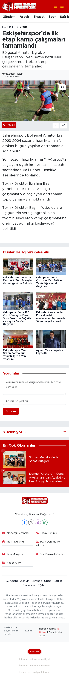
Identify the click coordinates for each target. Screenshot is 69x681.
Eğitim (42, 585)
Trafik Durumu (15, 541)
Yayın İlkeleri (11, 631)
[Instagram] (38, 522)
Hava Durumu (49, 533)
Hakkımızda (10, 627)
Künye (29, 631)
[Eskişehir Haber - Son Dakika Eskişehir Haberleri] (19, 6)
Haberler (8, 27)
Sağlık (64, 16)
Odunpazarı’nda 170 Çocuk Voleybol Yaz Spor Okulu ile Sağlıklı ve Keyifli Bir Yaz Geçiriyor (17, 318)
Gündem (9, 16)
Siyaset (39, 16)
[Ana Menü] (60, 6)
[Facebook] (24, 522)
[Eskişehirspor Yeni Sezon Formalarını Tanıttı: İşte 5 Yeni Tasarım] (18, 339)
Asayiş (24, 16)
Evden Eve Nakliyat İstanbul (34, 672)
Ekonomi (28, 585)
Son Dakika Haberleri (52, 554)
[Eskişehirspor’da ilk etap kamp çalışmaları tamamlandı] (34, 100)
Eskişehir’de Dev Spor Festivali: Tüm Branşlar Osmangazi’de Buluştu (18, 280)
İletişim (8, 634)
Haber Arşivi (14, 562)
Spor (52, 16)
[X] (31, 522)
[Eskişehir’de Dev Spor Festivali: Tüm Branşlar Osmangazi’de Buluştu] (18, 266)
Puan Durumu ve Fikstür (48, 543)
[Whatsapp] (45, 522)
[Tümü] (64, 432)
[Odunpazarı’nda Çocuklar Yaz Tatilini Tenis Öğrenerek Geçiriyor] (51, 266)
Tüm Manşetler (15, 554)
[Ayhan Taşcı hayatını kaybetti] (51, 339)
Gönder (10, 411)
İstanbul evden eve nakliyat (34, 659)
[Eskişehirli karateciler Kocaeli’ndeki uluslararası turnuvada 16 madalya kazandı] (51, 301)
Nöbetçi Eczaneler (18, 533)
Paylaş (11, 125)
